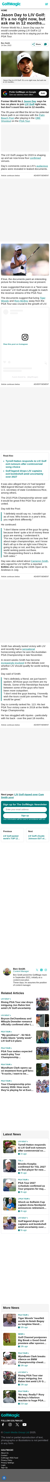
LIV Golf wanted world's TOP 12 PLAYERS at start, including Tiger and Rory (12, 837)
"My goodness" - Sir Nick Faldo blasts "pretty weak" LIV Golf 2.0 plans (16, 1038)
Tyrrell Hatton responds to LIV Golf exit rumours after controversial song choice (26, 464)
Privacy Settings (7, 1463)
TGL (20, 1161)
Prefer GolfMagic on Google (22, 92)
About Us (4, 1453)
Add (43, 93)
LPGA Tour (23, 1199)
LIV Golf (29, 104)
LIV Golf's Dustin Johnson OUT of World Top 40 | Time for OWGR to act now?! (37, 837)
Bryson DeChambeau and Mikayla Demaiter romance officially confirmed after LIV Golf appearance (17, 1021)
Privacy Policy (8, 821)
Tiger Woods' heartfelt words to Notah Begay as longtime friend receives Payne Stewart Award (32, 1321)
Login (3, 1465)
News (20, 1334)
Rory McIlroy (21, 301)
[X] (18, 1425)
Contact (4, 1455)
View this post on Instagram (15, 344)
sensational (28, 649)
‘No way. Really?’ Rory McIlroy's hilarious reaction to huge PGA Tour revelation (31, 1397)
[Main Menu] (46, 4)
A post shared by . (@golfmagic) (25, 377)
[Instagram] (10, 1425)
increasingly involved (12, 663)
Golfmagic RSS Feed (9, 1458)
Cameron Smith (39, 561)
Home (4, 10)
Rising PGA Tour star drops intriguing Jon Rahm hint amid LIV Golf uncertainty (17, 1005)
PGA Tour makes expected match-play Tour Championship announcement (16, 1054)
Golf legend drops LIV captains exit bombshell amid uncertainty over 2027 (24, 474)
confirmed (35, 158)
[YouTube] (25, 1425)
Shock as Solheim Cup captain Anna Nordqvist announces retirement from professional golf (32, 1205)
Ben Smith (5, 43)
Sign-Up (4, 1467)
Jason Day (30, 101)
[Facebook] (3, 1425)
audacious (42, 166)
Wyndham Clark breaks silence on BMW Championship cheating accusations (32, 1359)
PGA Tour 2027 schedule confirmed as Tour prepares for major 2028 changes (32, 1186)
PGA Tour (24, 121)
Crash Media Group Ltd (16, 1432)
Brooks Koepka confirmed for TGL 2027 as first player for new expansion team (32, 1166)
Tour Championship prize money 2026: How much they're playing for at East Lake (16, 1087)
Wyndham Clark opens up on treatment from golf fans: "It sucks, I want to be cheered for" (17, 1070)
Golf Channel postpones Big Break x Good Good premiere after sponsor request (32, 1340)
